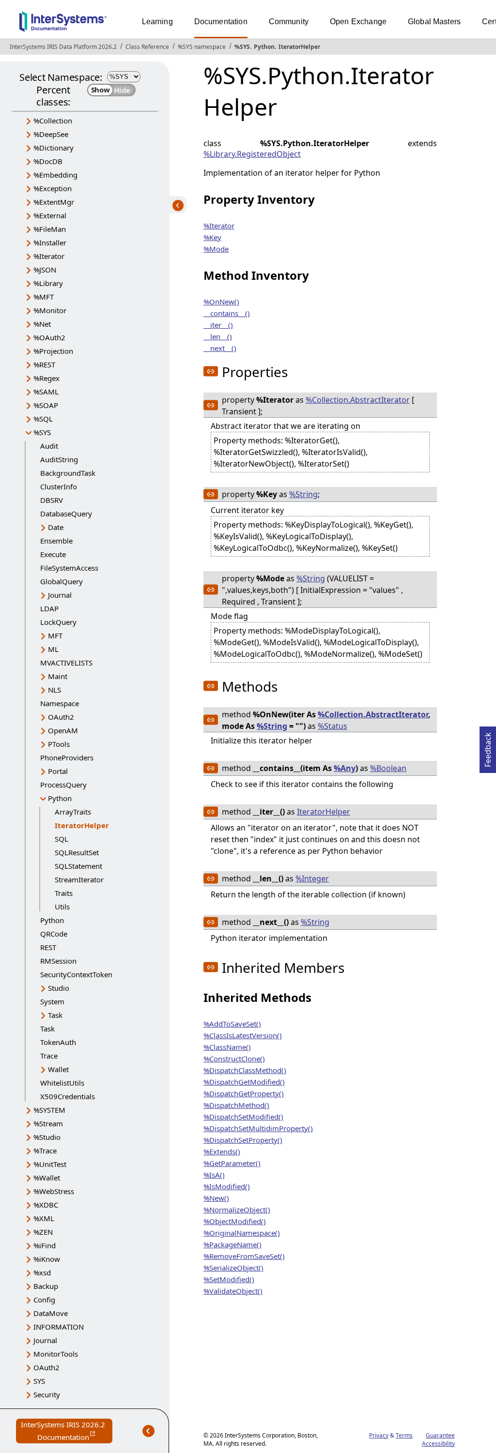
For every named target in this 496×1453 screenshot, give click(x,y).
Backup (45, 1286)
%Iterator (48, 256)
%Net (42, 324)
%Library (48, 283)
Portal (58, 771)
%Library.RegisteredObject (252, 154)
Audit (49, 446)
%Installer (49, 242)
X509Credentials (67, 1096)
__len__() (217, 336)
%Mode (216, 249)
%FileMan (49, 229)
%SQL (43, 419)
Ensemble (56, 540)
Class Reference (147, 47)
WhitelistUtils (62, 1083)
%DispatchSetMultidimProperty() (258, 1128)
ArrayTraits (73, 812)
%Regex (46, 378)
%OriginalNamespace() (241, 1233)
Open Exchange (358, 21)
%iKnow (46, 1259)
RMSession (58, 961)
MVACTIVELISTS (66, 662)
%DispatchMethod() (236, 1105)
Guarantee (440, 1435)
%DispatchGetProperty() (243, 1093)
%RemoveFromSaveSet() (244, 1256)
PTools (59, 744)
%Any (345, 768)
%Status (332, 726)
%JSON (44, 269)
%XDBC (45, 1205)
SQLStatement (78, 866)
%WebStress (53, 1191)
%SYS (242, 47)
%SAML (46, 391)
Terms (404, 1435)
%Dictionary (53, 147)
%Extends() (221, 1151)
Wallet (58, 1069)
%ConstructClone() (234, 1058)
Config (44, 1299)
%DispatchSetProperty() (242, 1140)
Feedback (487, 746)
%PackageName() (232, 1244)
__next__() (219, 348)
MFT (55, 635)
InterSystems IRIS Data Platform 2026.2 (63, 47)
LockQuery (58, 622)
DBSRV (51, 500)
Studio (58, 988)
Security (46, 1394)
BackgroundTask (67, 473)
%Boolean (388, 768)
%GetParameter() (232, 1163)
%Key (212, 237)
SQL (61, 839)
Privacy (378, 1435)
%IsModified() (226, 1186)
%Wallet (46, 1177)
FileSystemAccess (69, 568)
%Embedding (55, 175)
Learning (157, 21)
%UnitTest (49, 1164)
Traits (64, 893)
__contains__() (226, 313)
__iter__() (218, 325)
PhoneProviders (66, 757)
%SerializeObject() (233, 1267)
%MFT (43, 297)
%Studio (47, 1137)
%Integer (312, 878)
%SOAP (45, 405)
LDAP (49, 608)
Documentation (221, 21)
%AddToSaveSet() (232, 1024)
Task (55, 1015)
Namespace (59, 703)
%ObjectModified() (234, 1221)
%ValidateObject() (233, 1291)
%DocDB (47, 161)
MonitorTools (55, 1354)
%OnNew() (221, 301)
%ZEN (43, 1232)
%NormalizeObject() (236, 1209)
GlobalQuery (61, 581)
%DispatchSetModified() (243, 1116)
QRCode (53, 933)
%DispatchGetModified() (244, 1082)
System (52, 1001)
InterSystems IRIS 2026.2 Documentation (66, 1431)
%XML (43, 1218)
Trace (49, 1055)
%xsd (42, 1272)
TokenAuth (58, 1042)
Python (264, 47)
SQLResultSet (77, 852)
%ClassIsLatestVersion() (242, 1035)
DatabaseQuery (66, 513)
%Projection (53, 351)
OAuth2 (61, 717)
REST (48, 947)
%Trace (45, 1150)
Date (55, 527)
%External (49, 215)
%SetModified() (228, 1279)
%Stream (48, 1123)
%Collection (52, 120)
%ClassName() (227, 1047)
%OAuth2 (49, 337)
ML (53, 649)
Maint (57, 676)
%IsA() (214, 1175)
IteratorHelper (299, 47)
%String (303, 494)
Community (289, 21)
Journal (60, 595)
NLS (54, 690)
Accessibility (438, 1443)
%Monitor (49, 310)
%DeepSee (50, 134)
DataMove (50, 1313)
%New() (216, 1198)
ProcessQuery (63, 784)
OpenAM (63, 730)
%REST (44, 364)
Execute (53, 554)
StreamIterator (79, 879)
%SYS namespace (202, 47)
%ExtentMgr (53, 202)
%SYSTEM (49, 1110)
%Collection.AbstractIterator (358, 399)
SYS (39, 1381)
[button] (210, 371)
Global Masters (434, 21)
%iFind (44, 1245)
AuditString (59, 459)
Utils (62, 906)
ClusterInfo (58, 486)
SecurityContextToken (76, 974)
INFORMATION (58, 1327)
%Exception (52, 188)
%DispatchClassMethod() (244, 1070)
